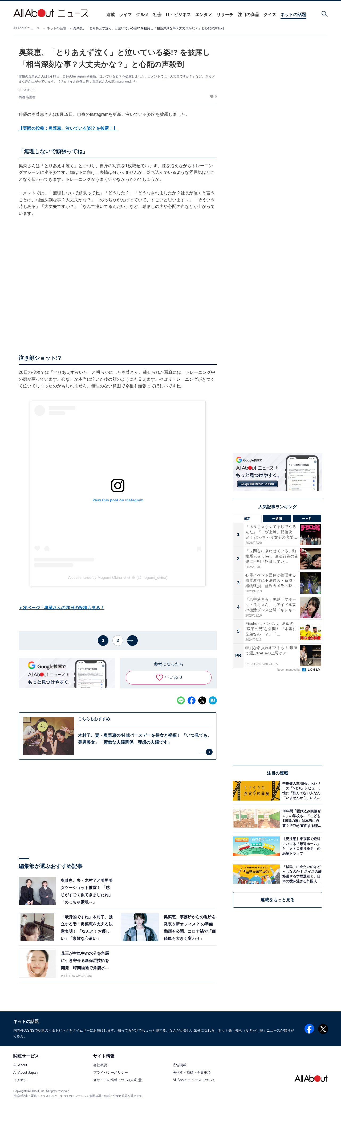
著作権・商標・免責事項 (192, 1072)
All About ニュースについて (194, 1080)
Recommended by (289, 669)
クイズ (269, 14)
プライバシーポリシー (110, 1072)
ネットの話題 (293, 14)
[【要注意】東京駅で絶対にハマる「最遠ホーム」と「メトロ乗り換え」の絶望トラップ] (301, 846)
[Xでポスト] (202, 700)
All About (20, 1065)
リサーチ (225, 14)
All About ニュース (26, 28)
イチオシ (20, 1080)
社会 (157, 14)
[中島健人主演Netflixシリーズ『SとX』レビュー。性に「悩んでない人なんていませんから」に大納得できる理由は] (301, 790)
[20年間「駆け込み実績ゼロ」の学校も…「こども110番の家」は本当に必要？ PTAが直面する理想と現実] (301, 818)
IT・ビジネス (178, 14)
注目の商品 (248, 14)
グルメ (142, 14)
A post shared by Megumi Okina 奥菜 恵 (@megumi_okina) (118, 577)
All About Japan (25, 1072)
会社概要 (100, 1065)
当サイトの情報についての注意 (117, 1080)
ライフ (125, 14)
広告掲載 (179, 1065)
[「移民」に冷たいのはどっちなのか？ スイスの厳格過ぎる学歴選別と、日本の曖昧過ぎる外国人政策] (301, 874)
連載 (110, 14)
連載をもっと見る (278, 899)
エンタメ (203, 14)
